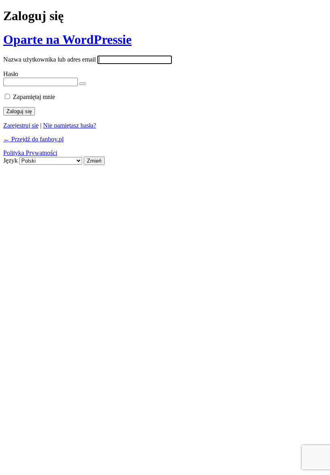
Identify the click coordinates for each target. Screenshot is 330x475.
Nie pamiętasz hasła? (69, 125)
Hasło (10, 73)
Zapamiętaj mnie (34, 96)
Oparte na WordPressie (67, 39)
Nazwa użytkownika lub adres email (49, 59)
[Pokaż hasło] (82, 84)
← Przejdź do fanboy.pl (33, 139)
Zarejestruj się (21, 125)
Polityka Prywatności (30, 152)
